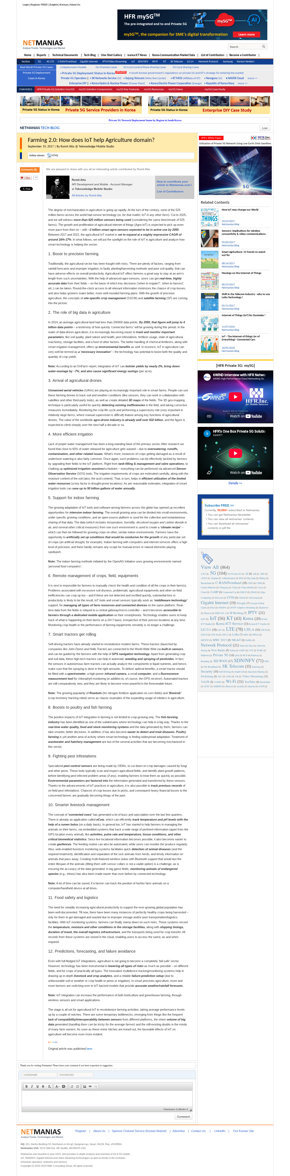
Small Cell (239, 671)
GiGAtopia (254, 597)
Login (26, 4)
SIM (266, 661)
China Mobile (247, 587)
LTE (230, 629)
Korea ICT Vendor (258, 623)
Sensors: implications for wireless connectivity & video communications (244, 233)
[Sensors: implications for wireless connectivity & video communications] (209, 231)
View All (210, 567)
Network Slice (246, 645)
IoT (213, 618)
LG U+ (206, 629)
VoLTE (205, 682)
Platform (205, 655)
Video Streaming (252, 676)
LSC (219, 629)
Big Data (251, 578)
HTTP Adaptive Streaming (242, 607)
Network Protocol (216, 645)
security (240, 686)
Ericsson (219, 597)
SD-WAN (220, 660)
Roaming (205, 661)
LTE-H (204, 634)
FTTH (230, 597)
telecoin (251, 686)
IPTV (252, 612)
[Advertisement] (235, 724)
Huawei (207, 613)
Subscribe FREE (217, 505)
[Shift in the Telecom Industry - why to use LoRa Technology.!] (209, 294)
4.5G (203, 573)
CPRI (259, 583)
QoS (237, 655)
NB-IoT (236, 640)
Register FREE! (39, 4)
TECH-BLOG (50, 128)
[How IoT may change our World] (209, 210)
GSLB (242, 597)
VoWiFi (218, 681)
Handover (263, 607)
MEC (246, 634)
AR (254, 573)
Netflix (248, 640)
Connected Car (230, 592)
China (234, 587)
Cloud (204, 592)
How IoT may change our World (240, 209)
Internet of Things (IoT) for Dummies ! (244, 315)
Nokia (232, 650)
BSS (241, 578)
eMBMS (217, 686)
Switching (207, 676)
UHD (228, 676)
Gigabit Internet (214, 602)
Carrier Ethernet (208, 587)
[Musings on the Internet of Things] (209, 273)
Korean (64, 4)
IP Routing (236, 613)
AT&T (204, 578)
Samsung (256, 666)
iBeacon (229, 686)
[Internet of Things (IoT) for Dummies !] (209, 315)
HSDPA (222, 607)
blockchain (265, 681)
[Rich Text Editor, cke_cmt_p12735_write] (107, 1099)
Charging (223, 587)
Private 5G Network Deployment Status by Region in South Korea (145, 120)
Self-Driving (225, 671)
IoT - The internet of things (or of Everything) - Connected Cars (241, 338)
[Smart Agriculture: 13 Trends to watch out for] (209, 252)
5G (213, 573)
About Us (75, 4)
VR (236, 676)
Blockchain (206, 583)
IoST (203, 618)
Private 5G (220, 654)
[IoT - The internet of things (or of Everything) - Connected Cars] (209, 336)
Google (241, 603)
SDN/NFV (244, 660)
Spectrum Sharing (256, 671)
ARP (262, 573)
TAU (220, 676)
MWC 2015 (220, 640)
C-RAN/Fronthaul (228, 582)
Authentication (228, 578)
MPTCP (205, 640)
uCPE (261, 686)
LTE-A (249, 629)
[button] (26, 1086)
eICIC (207, 686)
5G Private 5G (234, 573)
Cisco (260, 587)
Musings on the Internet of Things (241, 273)
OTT (251, 650)
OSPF (242, 650)
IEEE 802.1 (220, 613)
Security (207, 671)
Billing (262, 578)
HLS (212, 607)
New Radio (218, 650)
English (54, 4)
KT (229, 618)
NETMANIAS (30, 128)
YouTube (249, 682)
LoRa (235, 634)
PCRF (260, 650)
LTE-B (264, 629)
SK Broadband (211, 666)
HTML (55, 155)
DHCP (243, 592)
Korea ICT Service (229, 623)
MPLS (255, 634)
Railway (255, 655)
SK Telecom (233, 666)
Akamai (214, 578)
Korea (248, 618)
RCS (245, 655)
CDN (250, 583)
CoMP (214, 592)
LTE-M (214, 634)
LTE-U (225, 634)
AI (246, 573)
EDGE (254, 592)
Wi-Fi (231, 681)
